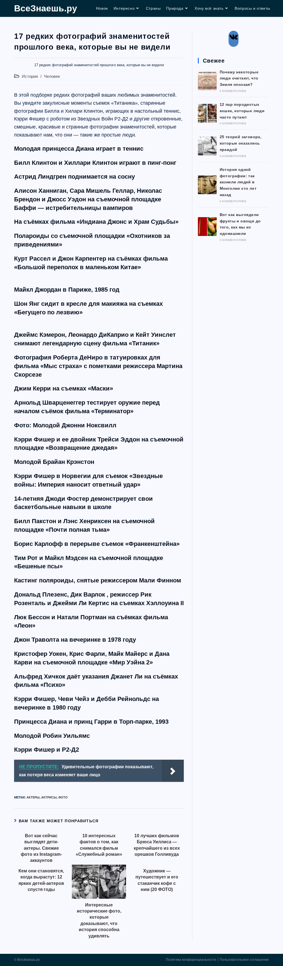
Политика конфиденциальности (191, 960)
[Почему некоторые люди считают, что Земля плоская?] (207, 80)
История (30, 76)
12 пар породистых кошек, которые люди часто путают (242, 110)
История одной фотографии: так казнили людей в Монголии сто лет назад (238, 182)
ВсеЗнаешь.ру (45, 8)
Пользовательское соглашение (244, 960)
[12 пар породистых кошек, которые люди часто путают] (207, 113)
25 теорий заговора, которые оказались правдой (241, 143)
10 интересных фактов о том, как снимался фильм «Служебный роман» (99, 845)
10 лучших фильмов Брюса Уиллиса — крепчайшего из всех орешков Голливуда (157, 845)
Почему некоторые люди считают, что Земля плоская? (239, 78)
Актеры (33, 797)
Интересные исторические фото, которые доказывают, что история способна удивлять (99, 920)
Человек (52, 76)
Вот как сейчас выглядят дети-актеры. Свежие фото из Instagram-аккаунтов (41, 848)
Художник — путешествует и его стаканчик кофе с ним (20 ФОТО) (156, 880)
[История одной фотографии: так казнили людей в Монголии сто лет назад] (207, 184)
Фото (63, 797)
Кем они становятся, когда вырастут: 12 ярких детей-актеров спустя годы (41, 880)
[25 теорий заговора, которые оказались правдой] (207, 146)
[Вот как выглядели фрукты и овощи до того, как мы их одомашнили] (207, 226)
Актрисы (49, 797)
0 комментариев (233, 91)
